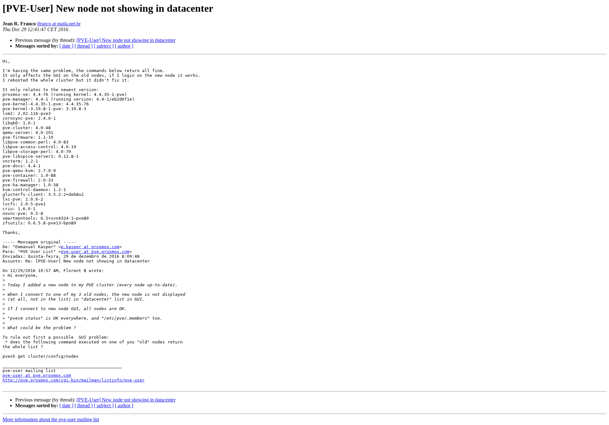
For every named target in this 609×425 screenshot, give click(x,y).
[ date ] (66, 46)
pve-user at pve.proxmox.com (95, 251)
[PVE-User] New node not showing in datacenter (125, 40)
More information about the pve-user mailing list (51, 419)
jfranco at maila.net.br (59, 23)
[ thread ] (84, 46)
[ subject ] (104, 46)
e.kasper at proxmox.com (90, 246)
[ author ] (124, 46)
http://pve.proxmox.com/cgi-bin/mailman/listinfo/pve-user (74, 380)
